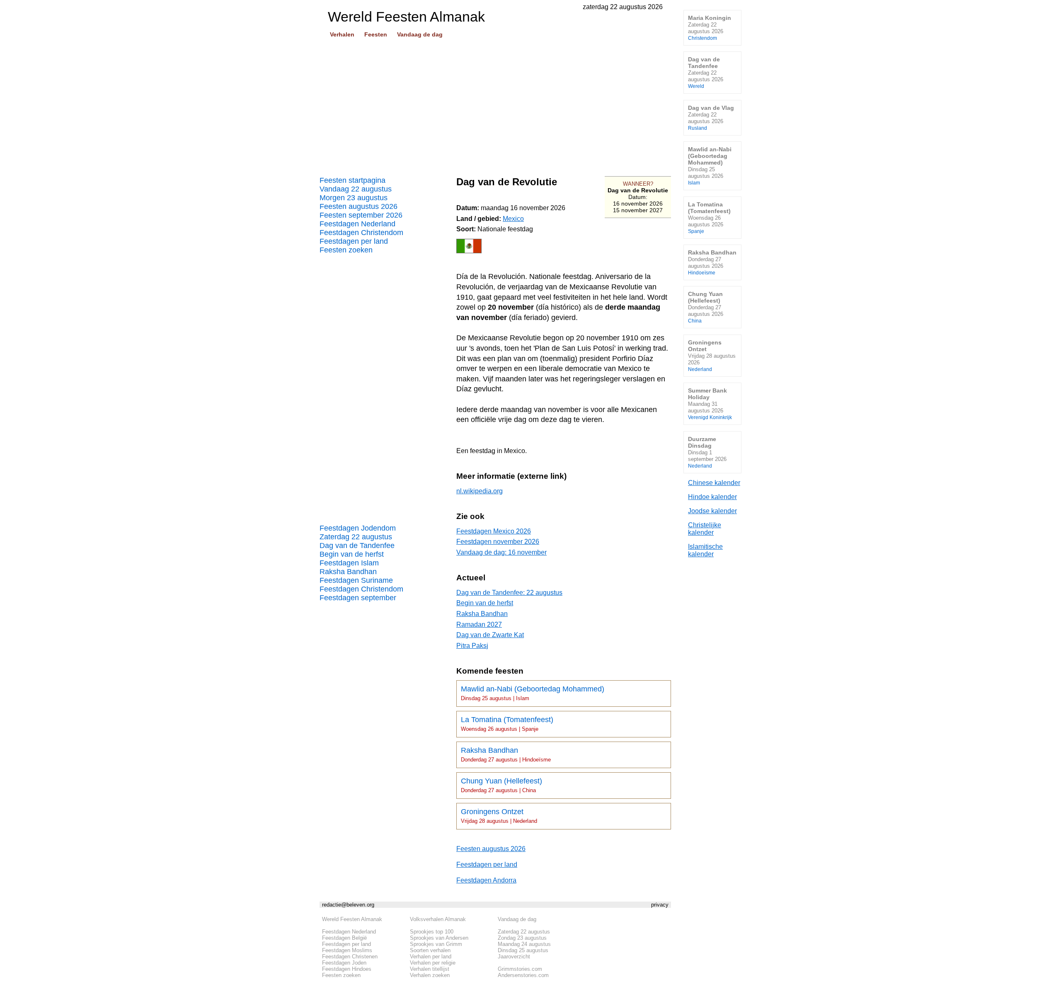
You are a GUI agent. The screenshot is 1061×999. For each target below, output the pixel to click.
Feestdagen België (344, 938)
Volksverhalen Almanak (438, 919)
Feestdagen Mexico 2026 (493, 531)
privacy (660, 905)
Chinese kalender (714, 482)
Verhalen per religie (432, 963)
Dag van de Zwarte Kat (490, 634)
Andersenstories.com (523, 975)
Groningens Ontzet (499, 815)
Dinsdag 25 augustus (523, 950)
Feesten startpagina (352, 180)
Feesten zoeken (346, 250)
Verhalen (342, 34)
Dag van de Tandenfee (357, 545)
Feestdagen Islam (349, 563)
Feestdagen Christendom (361, 232)
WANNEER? (638, 184)
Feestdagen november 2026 (497, 541)
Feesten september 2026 (361, 215)
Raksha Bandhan (348, 571)
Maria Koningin (709, 28)
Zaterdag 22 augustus (356, 537)
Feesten (375, 34)
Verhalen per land (430, 956)
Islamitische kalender (705, 550)
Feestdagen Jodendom (358, 528)
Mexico (513, 218)
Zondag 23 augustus (522, 938)
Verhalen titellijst (429, 969)
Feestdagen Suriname (356, 580)
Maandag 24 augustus (524, 944)
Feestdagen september (358, 598)
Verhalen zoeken (430, 975)
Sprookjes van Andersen (439, 938)
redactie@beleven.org (348, 905)
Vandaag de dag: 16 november (501, 552)
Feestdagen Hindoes (346, 969)
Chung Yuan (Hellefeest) (501, 785)
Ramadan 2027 (479, 624)
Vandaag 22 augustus (356, 189)
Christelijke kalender (704, 528)
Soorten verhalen (430, 950)
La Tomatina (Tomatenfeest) (507, 723)
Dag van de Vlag (711, 117)
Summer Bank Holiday (710, 403)
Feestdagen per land (354, 241)
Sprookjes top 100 (431, 932)
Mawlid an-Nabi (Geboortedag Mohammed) (532, 693)
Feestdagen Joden (344, 963)
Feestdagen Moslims (347, 950)
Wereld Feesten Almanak (352, 919)
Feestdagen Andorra (486, 880)
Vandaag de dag (420, 34)
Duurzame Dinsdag (707, 452)
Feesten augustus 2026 (358, 206)
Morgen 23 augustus (354, 198)
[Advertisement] (495, 104)
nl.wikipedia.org (479, 491)
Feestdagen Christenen (350, 956)
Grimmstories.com (520, 969)
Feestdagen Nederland (357, 224)
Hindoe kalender (712, 496)
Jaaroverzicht (514, 956)
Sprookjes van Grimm (436, 944)
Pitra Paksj (472, 645)
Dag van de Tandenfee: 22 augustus (509, 592)
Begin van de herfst (352, 554)
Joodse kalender (712, 510)
